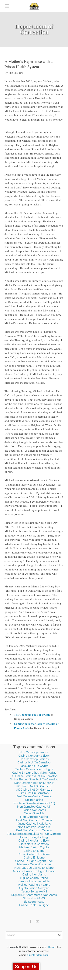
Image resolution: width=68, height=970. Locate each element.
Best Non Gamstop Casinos (34, 820)
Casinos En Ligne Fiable (34, 881)
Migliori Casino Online (34, 878)
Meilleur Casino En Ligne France (34, 871)
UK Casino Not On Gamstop (34, 786)
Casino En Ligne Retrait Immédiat (34, 772)
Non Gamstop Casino (34, 817)
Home (51, 946)
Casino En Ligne (34, 850)
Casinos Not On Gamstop (34, 762)
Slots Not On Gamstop (34, 844)
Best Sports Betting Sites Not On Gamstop (34, 833)
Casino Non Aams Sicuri (34, 755)
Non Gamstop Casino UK (34, 827)
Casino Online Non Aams (34, 854)
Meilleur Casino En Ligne (34, 884)
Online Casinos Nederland (34, 823)
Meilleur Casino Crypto (34, 847)
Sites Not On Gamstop (34, 793)
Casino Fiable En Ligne (34, 905)
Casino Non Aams (34, 810)
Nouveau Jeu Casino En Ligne (34, 867)
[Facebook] (30, 921)
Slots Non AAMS (34, 898)
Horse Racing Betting (34, 837)
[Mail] (37, 921)
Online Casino (34, 800)
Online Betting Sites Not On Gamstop (34, 779)
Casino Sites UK (34, 813)
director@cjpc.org (37, 954)
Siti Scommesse (34, 901)
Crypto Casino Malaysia (34, 888)
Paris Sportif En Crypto (34, 766)
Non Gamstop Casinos (34, 752)
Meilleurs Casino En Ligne (34, 864)
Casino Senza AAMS (34, 891)
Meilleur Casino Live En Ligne (34, 769)
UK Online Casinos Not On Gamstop (34, 776)
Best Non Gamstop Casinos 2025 (34, 803)
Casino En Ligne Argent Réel (34, 861)
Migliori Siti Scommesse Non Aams (34, 895)
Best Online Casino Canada (34, 796)
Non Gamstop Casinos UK (34, 806)
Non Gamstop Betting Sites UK (34, 783)
